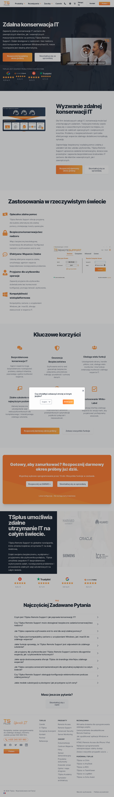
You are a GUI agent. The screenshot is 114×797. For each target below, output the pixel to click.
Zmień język (68, 402)
